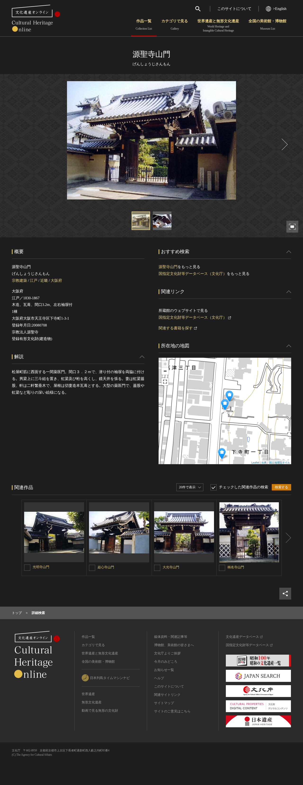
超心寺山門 (106, 567)
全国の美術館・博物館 (267, 24)
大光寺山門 (171, 567)
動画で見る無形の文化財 (100, 710)
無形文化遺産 (92, 702)
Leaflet (255, 462)
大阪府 (56, 280)
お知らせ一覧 (164, 670)
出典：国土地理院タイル (275, 462)
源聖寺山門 (168, 267)
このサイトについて (234, 9)
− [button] (165, 371)
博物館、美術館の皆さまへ (174, 645)
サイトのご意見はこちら (172, 711)
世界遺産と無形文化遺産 (218, 25)
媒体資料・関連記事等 (170, 637)
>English (279, 9)
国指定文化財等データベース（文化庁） (193, 274)
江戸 (33, 280)
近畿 (44, 280)
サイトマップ (164, 703)
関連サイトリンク (167, 695)
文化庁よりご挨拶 (167, 653)
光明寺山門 (41, 567)
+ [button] (165, 364)
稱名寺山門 (235, 567)
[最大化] (165, 381)
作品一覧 (144, 24)
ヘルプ (159, 678)
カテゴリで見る (174, 24)
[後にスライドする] (284, 144)
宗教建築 (19, 280)
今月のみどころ (165, 661)
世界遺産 (88, 694)
